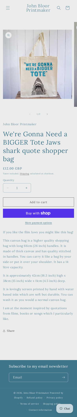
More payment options (38, 222)
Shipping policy (52, 403)
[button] (8, 8)
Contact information (40, 409)
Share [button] (11, 331)
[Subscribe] (63, 377)
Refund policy (35, 397)
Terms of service (29, 403)
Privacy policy (55, 397)
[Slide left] (29, 114)
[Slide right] (47, 114)
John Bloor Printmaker (36, 392)
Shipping (24, 173)
